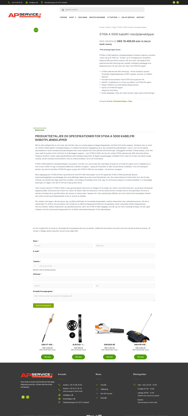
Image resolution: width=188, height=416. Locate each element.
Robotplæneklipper (120, 101)
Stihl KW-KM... (140, 344)
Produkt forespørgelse (43, 291)
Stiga (114, 27)
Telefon (37, 261)
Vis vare (47, 357)
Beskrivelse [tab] (39, 130)
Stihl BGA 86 (109, 344)
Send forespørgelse (43, 305)
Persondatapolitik (167, 412)
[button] (184, 389)
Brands (108, 27)
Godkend (140, 407)
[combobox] (34, 266)
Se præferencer (176, 407)
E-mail (36, 251)
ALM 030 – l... (79, 344)
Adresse (37, 274)
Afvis (158, 407)
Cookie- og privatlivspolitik (152, 412)
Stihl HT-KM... (47, 344)
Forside (102, 27)
